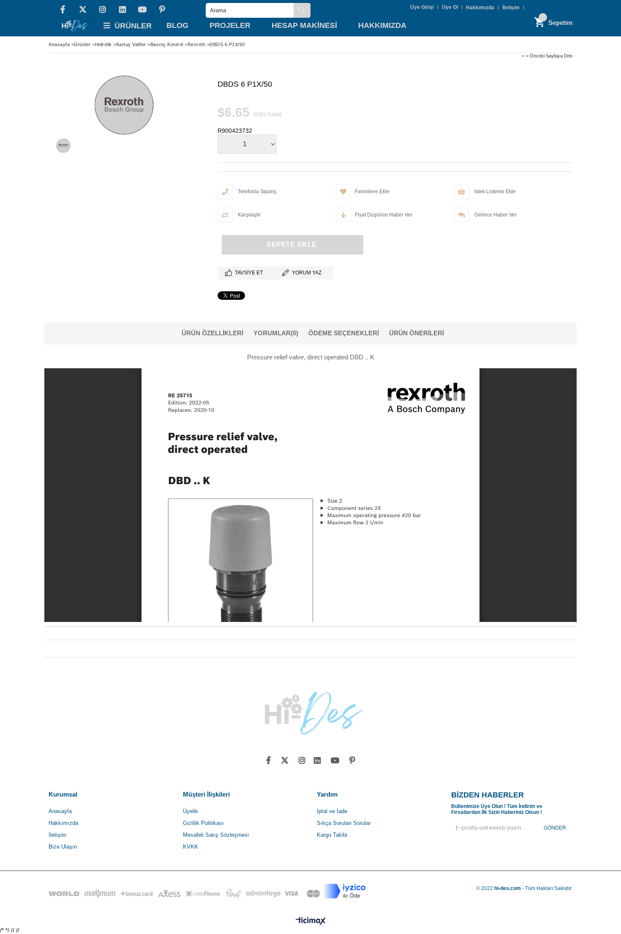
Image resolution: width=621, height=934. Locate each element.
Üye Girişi (422, 7)
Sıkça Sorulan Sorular (343, 823)
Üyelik (190, 811)
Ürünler (133, 26)
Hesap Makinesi (304, 25)
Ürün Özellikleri (212, 333)
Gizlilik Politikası (203, 823)
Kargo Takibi (332, 835)
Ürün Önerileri (416, 333)
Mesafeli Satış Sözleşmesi (216, 835)
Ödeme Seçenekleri (343, 333)
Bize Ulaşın (63, 847)
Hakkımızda (480, 7)
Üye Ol (450, 7)
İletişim (511, 7)
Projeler (230, 25)
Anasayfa (60, 811)
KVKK (190, 847)
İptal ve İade (332, 811)
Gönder (555, 828)
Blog (177, 25)
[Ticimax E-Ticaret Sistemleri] (311, 921)
